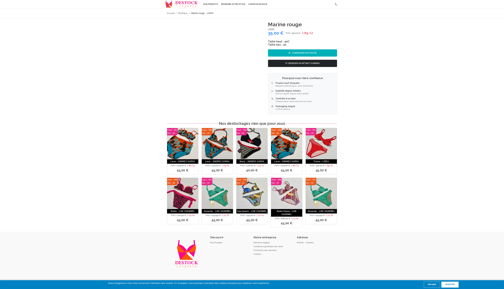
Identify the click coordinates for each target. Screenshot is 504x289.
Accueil (171, 13)
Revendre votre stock (233, 4)
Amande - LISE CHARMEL (217, 211)
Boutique (183, 13)
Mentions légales (262, 243)
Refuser (432, 284)
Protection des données (265, 250)
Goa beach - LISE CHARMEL (252, 211)
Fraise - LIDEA (321, 161)
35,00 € (321, 170)
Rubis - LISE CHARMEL (183, 211)
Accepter (450, 284)
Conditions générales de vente (268, 246)
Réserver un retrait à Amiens (304, 63)
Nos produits (210, 4)
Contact (257, 254)
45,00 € (183, 170)
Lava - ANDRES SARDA (182, 161)
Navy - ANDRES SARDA (252, 161)
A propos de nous (257, 4)
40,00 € (252, 170)
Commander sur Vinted (304, 53)
